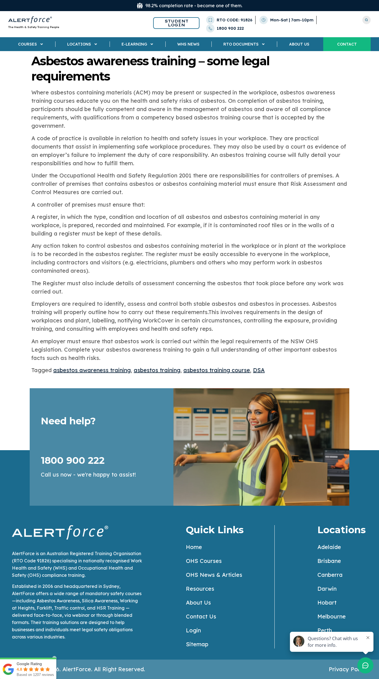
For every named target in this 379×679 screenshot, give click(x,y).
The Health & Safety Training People (33, 27)
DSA (259, 370)
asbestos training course (216, 370)
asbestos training (157, 370)
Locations (79, 44)
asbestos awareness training (92, 370)
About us (299, 44)
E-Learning (134, 44)
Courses (27, 44)
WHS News (188, 44)
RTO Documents (241, 44)
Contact (347, 44)
